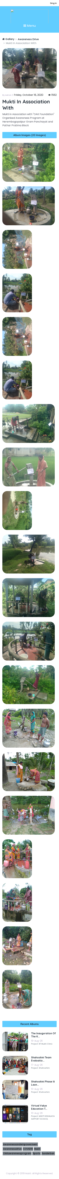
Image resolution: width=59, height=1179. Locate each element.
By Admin (6, 95)
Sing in (53, 3)
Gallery (9, 39)
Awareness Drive (28, 39)
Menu (31, 25)
